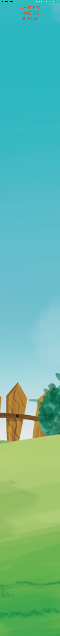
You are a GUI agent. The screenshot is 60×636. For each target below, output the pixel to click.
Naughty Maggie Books (7, 1)
